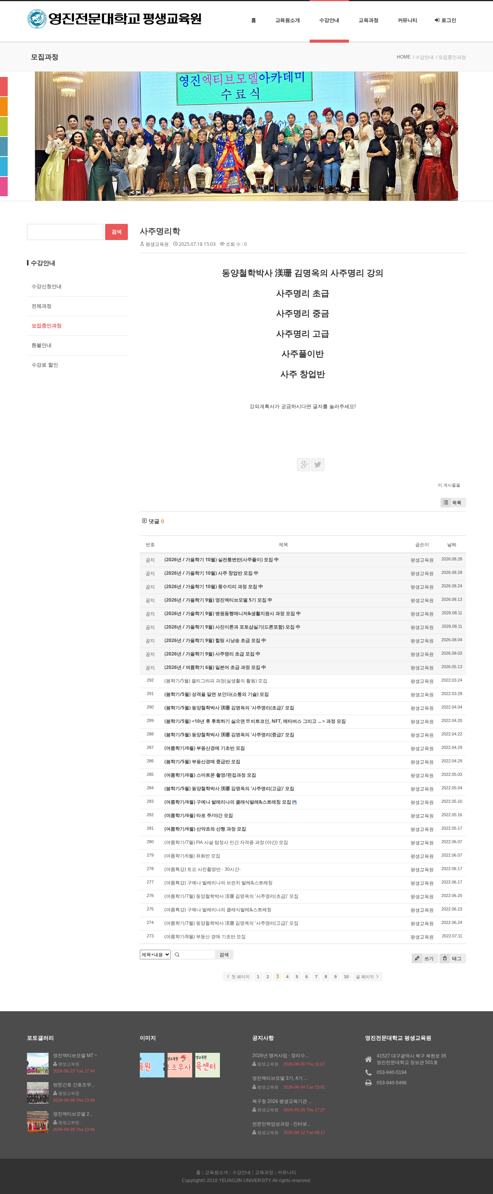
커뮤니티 (408, 20)
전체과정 (42, 306)
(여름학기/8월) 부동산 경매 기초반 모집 (205, 936)
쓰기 (428, 958)
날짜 (451, 544)
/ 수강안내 (423, 57)
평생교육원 (157, 244)
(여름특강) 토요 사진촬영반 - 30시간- (202, 869)
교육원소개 (287, 20)
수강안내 (329, 20)
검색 (224, 954)
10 (346, 976)
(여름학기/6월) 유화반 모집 (192, 855)
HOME (404, 57)
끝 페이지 (365, 976)
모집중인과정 (47, 326)
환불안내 (42, 345)
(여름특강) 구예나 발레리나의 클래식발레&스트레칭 (218, 909)
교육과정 (369, 20)
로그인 (448, 20)
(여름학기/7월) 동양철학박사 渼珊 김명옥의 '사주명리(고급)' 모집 (231, 923)
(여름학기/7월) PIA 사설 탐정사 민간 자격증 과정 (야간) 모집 (226, 842)
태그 (456, 958)
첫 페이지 (240, 976)
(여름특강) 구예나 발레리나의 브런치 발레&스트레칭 (218, 882)
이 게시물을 (449, 485)
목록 (456, 502)
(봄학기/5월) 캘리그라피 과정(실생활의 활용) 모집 (215, 680)
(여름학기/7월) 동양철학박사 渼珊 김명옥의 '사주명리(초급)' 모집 (231, 896)
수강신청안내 (47, 286)
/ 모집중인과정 (451, 57)
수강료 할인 (45, 365)
